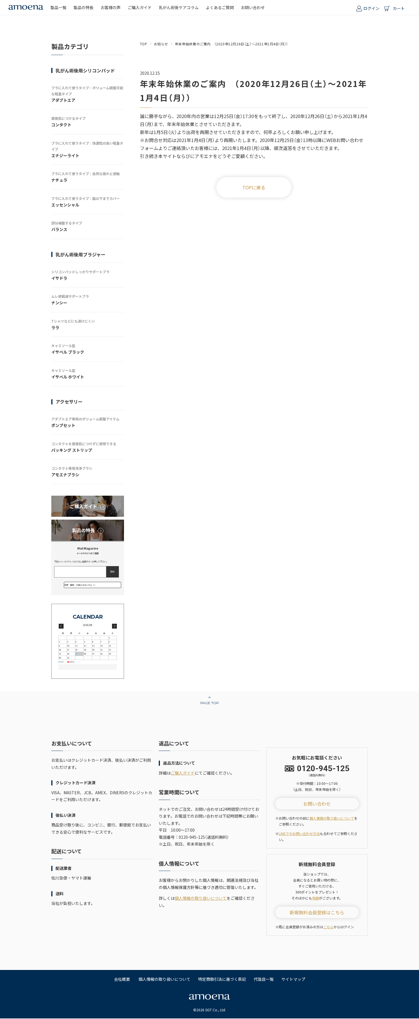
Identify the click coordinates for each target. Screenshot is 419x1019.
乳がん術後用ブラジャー (80, 254)
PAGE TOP (209, 703)
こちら (328, 926)
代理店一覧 (264, 979)
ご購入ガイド (83, 506)
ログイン (371, 8)
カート (399, 8)
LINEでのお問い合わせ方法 (299, 833)
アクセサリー (69, 401)
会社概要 (122, 979)
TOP (143, 43)
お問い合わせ (317, 803)
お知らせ (161, 43)
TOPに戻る (253, 187)
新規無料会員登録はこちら (317, 912)
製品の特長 (83, 530)
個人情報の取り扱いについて (201, 898)
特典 (315, 898)
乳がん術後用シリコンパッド (85, 70)
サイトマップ (293, 979)
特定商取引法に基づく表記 (222, 979)
